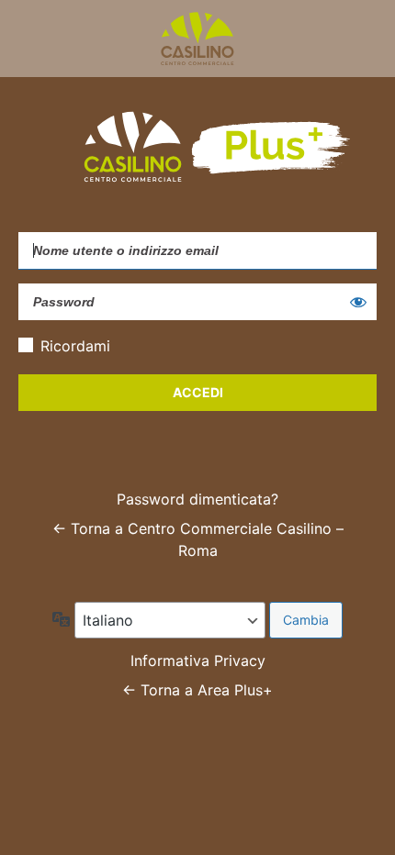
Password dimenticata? (197, 499)
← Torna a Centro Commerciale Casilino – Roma (198, 539)
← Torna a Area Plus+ (197, 690)
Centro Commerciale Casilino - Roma (197, 38)
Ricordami (75, 346)
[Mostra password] (358, 301)
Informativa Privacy (197, 660)
